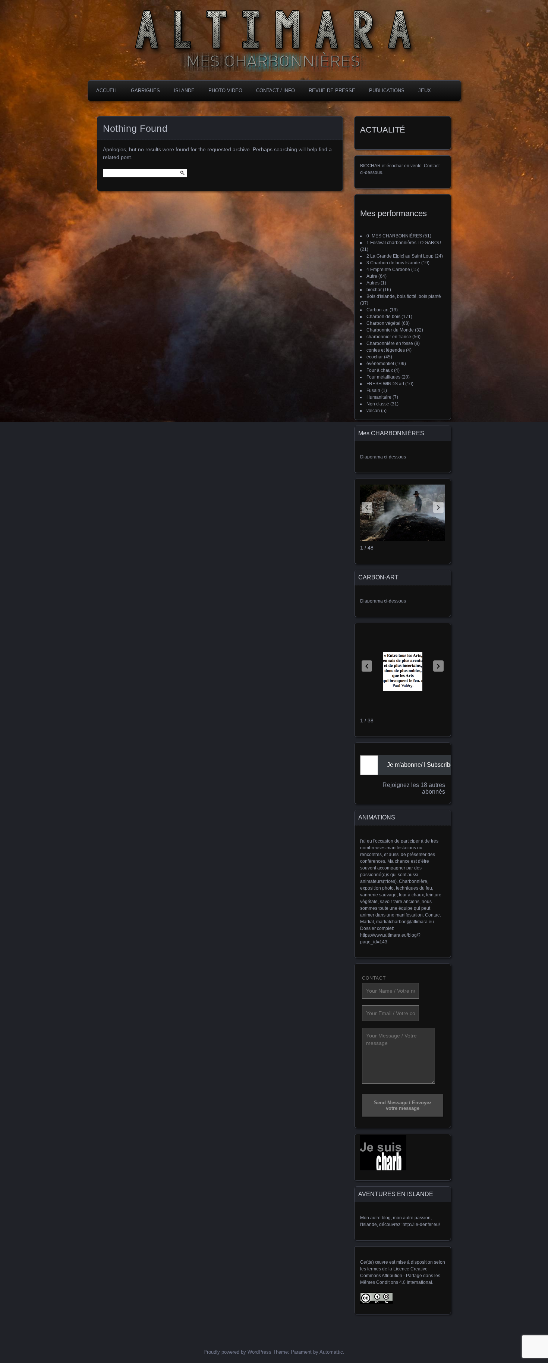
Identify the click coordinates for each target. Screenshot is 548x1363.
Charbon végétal (383, 323)
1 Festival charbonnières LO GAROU (403, 242)
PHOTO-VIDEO (225, 90)
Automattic (331, 1352)
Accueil (106, 90)
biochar (374, 289)
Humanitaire (378, 397)
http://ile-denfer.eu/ (421, 1224)
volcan (373, 410)
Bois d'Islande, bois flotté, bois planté (403, 296)
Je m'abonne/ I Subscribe (420, 765)
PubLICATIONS (386, 90)
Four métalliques (383, 377)
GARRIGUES (145, 90)
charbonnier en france (388, 336)
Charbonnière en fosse (389, 343)
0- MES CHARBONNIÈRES (394, 236)
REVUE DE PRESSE (332, 90)
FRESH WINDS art (385, 383)
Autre (371, 276)
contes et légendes (385, 350)
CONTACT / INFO (275, 90)
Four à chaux (379, 370)
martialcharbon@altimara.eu (405, 921)
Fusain (373, 390)
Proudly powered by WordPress (237, 1352)
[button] (438, 507)
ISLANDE (184, 90)
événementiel (380, 363)
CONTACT (374, 978)
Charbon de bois (383, 316)
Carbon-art (377, 309)
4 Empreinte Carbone (388, 269)
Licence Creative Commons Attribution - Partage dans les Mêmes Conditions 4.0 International (400, 1275)
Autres (372, 283)
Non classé (377, 404)
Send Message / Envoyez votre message (403, 1105)
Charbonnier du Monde (390, 330)
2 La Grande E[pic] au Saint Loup (400, 256)
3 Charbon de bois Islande (393, 262)
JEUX (424, 90)
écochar (374, 357)
